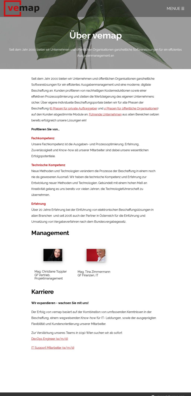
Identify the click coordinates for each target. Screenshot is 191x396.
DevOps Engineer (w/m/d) (49, 339)
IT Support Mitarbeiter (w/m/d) (52, 347)
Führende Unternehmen (105, 114)
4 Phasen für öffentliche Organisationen (131, 108)
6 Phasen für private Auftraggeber (73, 108)
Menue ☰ (175, 9)
